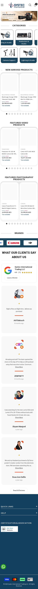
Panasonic (5, 149)
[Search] (30, 5)
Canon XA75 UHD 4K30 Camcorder (28, 153)
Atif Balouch (19, 320)
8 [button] (25, 113)
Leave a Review (12, 278)
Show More (19, 367)
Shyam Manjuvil (19, 426)
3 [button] (19, 20)
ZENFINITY (19, 376)
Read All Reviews (19, 490)
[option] (19, 16)
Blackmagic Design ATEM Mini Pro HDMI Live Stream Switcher (28, 98)
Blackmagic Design (8, 95)
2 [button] (14, 20)
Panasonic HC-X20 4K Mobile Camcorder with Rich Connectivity (9, 153)
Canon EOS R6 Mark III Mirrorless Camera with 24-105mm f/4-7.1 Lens (28, 207)
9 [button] (28, 113)
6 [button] (20, 113)
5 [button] (28, 20)
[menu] (2, 5)
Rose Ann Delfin (19, 477)
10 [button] (31, 113)
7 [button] (23, 113)
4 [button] (23, 20)
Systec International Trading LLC (23, 268)
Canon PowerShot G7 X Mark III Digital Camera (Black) (9, 207)
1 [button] (10, 20)
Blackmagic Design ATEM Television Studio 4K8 (9, 98)
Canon (23, 149)
